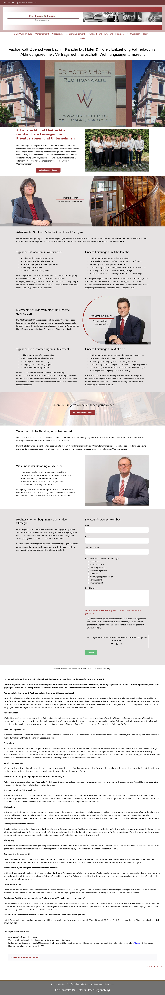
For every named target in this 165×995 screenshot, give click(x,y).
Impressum (98, 984)
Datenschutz (109, 984)
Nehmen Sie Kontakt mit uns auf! (24, 957)
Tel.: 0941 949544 (9, 3)
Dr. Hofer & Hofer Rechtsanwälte (72, 984)
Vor (158, 966)
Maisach (137, 943)
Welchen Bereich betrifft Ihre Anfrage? (102, 558)
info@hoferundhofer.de (27, 3)
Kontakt (89, 984)
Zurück (152, 966)
